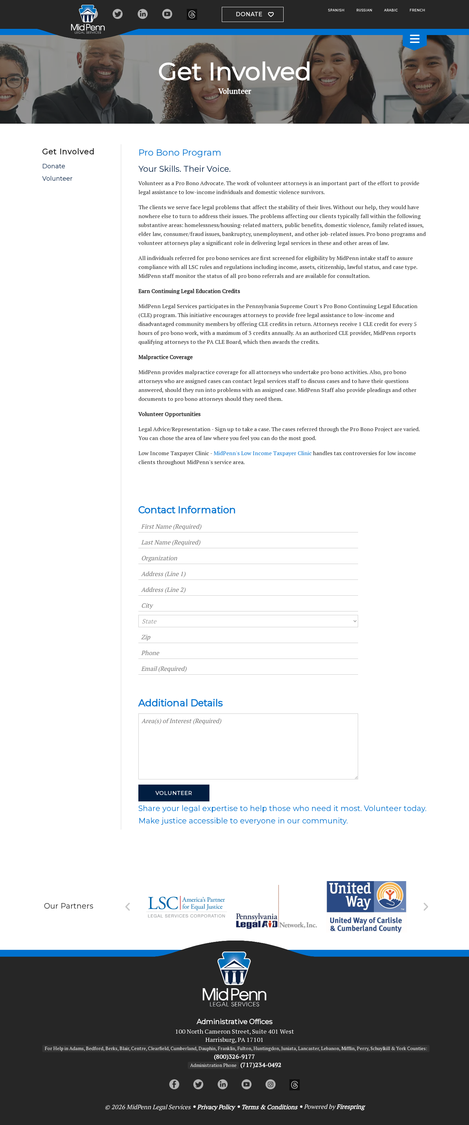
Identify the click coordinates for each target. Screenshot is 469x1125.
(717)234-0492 (261, 1064)
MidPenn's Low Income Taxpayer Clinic (263, 453)
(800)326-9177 (234, 1056)
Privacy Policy (216, 1107)
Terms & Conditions (269, 1107)
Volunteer (57, 178)
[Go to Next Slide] (425, 907)
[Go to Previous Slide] (128, 907)
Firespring (350, 1106)
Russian (364, 10)
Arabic (391, 10)
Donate (249, 14)
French (417, 10)
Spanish (336, 10)
